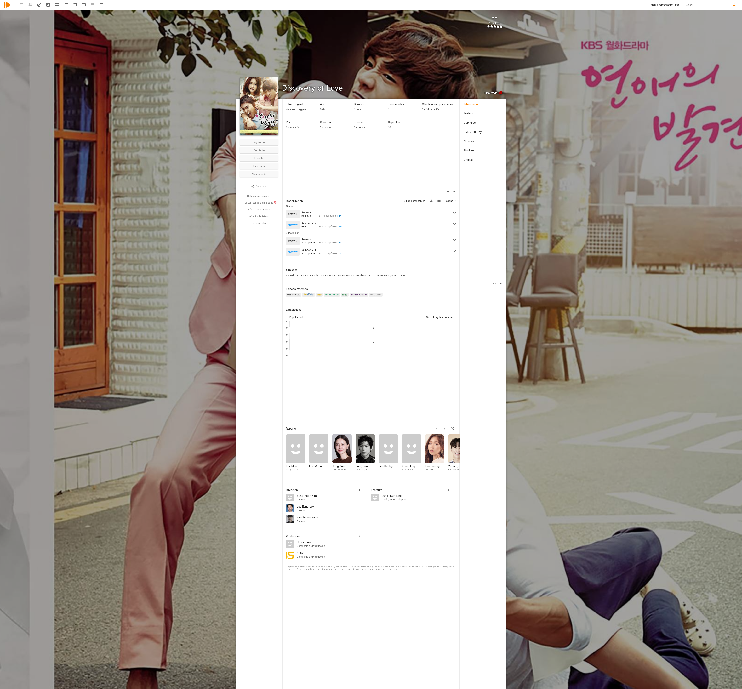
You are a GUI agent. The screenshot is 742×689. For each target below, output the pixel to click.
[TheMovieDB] (332, 296)
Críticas (468, 160)
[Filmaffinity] (309, 296)
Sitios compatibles (414, 200)
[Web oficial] (294, 296)
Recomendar (259, 223)
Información (471, 104)
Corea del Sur (293, 127)
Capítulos (470, 122)
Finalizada (259, 166)
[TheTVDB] (345, 296)
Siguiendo (259, 142)
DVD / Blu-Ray (473, 132)
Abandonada (259, 174)
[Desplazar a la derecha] (444, 428)
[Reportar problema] (431, 201)
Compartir (261, 186)
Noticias (469, 141)
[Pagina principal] (7, 7)
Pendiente (259, 150)
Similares (469, 150)
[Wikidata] (376, 296)
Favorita (258, 158)
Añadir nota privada (259, 209)
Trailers (468, 113)
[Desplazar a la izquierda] (437, 428)
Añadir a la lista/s (259, 216)
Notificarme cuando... (259, 196)
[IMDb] (320, 296)
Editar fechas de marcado (260, 202)
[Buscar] (734, 5)
